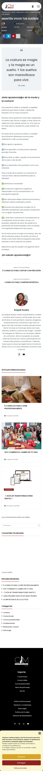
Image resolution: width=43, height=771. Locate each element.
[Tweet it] (8, 36)
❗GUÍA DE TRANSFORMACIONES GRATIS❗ (18, 497)
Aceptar (22, 757)
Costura (8, 399)
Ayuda (22, 691)
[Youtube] (24, 354)
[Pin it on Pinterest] (13, 36)
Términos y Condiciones (22, 705)
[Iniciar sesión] (32, 6)
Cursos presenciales (11, 620)
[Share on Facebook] (4, 36)
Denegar (21, 763)
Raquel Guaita (4, 28)
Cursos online (22, 680)
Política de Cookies (20, 768)
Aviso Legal (22, 708)
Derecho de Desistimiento (22, 716)
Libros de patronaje (22, 687)
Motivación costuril (30, 28)
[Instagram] (19, 724)
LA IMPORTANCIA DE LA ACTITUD (15, 599)
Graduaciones (9, 623)
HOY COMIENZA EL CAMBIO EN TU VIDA (21, 452)
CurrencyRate (7, 572)
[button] (40, 733)
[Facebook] (19, 354)
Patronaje (8, 489)
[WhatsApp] (24, 724)
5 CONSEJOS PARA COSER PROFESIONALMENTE (15, 407)
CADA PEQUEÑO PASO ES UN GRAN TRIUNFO (20, 596)
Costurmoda (8, 616)
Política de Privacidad (22, 701)
